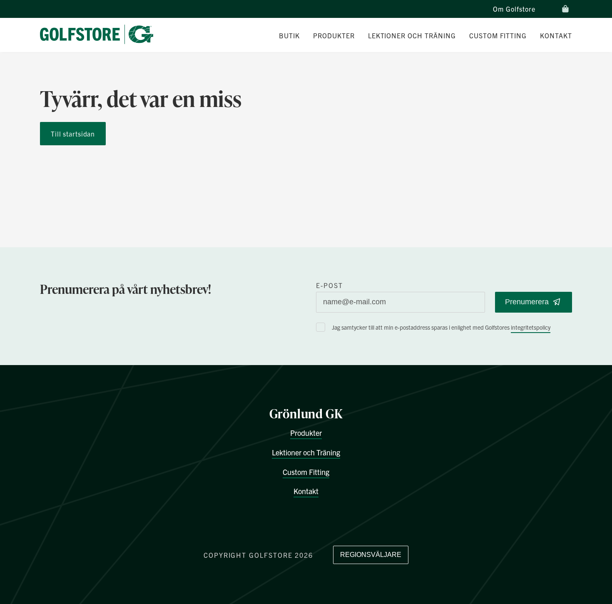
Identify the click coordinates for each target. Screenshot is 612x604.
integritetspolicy (530, 327)
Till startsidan (73, 133)
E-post (329, 285)
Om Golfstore (514, 9)
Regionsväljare (370, 554)
